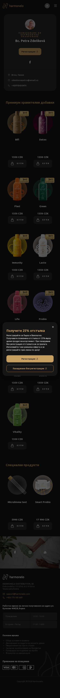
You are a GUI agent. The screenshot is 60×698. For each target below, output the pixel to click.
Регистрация (28, 359)
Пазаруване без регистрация (28, 368)
